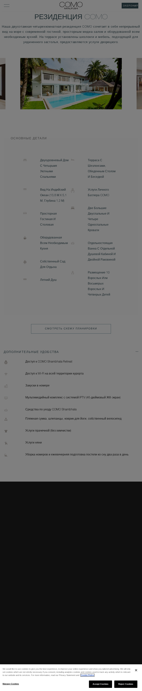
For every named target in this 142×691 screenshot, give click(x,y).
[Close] (136, 670)
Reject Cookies (125, 684)
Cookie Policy (87, 675)
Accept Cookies (100, 684)
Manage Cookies (11, 684)
